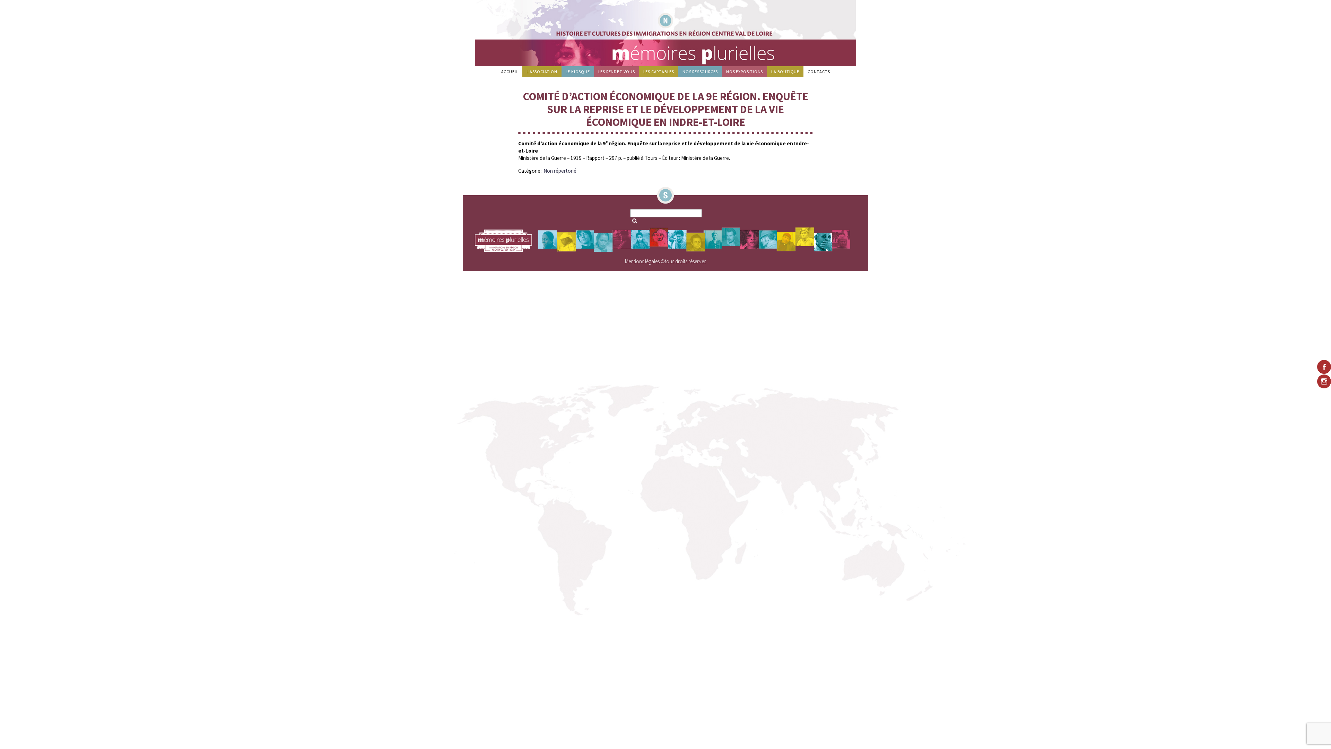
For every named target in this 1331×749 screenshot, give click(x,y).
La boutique (785, 71)
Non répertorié (559, 170)
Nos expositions (744, 71)
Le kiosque (578, 71)
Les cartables (658, 71)
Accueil (510, 71)
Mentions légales (642, 261)
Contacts (819, 71)
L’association (542, 71)
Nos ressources (700, 71)
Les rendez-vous (616, 71)
